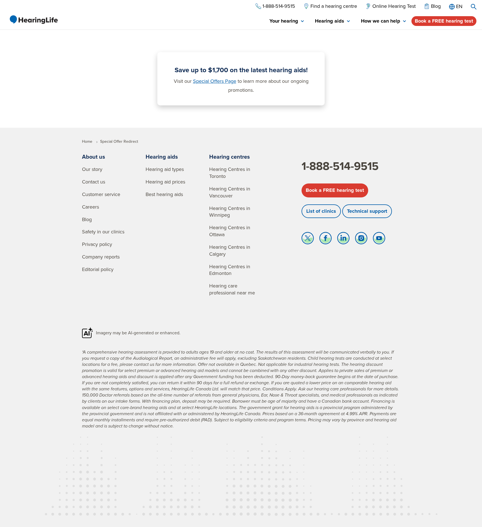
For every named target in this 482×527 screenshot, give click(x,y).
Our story (92, 169)
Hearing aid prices (165, 181)
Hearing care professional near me (232, 289)
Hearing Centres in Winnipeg (229, 212)
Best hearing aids (164, 194)
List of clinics (321, 211)
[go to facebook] (325, 239)
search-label (473, 6)
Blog (87, 219)
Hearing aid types (165, 169)
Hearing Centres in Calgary (229, 250)
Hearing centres (229, 157)
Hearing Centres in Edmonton (229, 270)
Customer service (101, 194)
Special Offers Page (214, 81)
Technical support (367, 211)
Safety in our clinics (103, 231)
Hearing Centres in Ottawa (229, 231)
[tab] (286, 21)
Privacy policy (97, 244)
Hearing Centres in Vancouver (229, 192)
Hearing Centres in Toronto (229, 173)
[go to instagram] (361, 239)
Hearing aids (162, 157)
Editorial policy (98, 269)
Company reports (101, 256)
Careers (90, 206)
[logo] (33, 19)
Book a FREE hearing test (444, 21)
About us (93, 157)
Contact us (93, 181)
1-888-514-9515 (340, 166)
